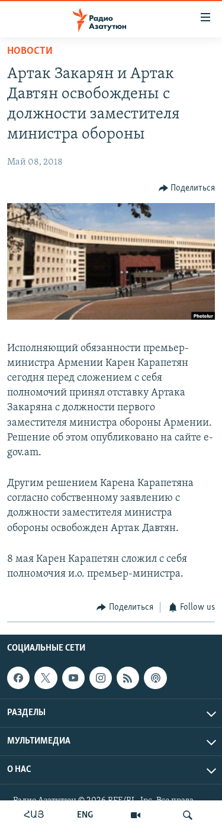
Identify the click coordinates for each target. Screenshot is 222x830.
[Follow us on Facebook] (18, 678)
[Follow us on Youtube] (73, 678)
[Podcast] (155, 678)
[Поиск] (187, 815)
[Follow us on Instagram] (100, 678)
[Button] (187, 188)
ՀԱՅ (34, 815)
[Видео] (135, 815)
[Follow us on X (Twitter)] (45, 678)
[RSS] (128, 678)
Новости (30, 51)
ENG (85, 815)
